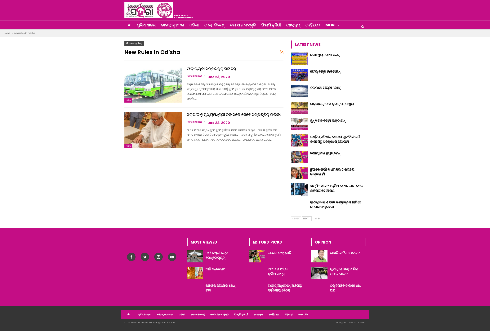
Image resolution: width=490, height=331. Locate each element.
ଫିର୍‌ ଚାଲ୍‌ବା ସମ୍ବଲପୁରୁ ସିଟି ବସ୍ (211, 68)
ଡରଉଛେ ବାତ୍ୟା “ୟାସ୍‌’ (325, 87)
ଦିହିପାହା (289, 314)
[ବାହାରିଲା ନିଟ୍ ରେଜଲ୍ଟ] (319, 256)
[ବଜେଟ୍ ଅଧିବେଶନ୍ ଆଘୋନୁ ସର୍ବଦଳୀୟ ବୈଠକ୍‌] (257, 289)
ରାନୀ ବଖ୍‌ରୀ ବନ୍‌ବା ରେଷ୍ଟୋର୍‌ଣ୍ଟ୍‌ (217, 255)
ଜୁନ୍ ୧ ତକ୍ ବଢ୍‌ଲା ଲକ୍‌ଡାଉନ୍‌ (327, 120)
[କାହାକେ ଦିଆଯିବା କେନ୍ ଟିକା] (195, 289)
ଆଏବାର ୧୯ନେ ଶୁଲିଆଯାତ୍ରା (277, 271)
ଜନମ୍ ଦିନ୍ (303, 314)
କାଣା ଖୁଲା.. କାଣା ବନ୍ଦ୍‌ (324, 55)
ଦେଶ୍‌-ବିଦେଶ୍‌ (214, 25)
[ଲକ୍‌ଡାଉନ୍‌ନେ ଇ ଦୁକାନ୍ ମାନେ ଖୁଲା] (299, 108)
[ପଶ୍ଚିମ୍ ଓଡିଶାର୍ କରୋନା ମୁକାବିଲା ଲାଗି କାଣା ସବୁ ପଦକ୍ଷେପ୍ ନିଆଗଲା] (299, 140)
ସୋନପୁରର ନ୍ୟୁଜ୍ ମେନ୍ (325, 153)
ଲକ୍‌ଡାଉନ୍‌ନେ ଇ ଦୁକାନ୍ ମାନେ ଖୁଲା (332, 104)
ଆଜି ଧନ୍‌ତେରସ (215, 269)
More (330, 25)
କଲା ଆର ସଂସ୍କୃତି (243, 25)
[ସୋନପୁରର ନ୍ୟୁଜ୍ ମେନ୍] (299, 157)
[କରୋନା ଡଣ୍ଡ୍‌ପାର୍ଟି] (257, 256)
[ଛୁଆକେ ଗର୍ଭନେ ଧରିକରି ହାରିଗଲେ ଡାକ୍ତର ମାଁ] (299, 173)
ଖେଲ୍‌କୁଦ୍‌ (293, 25)
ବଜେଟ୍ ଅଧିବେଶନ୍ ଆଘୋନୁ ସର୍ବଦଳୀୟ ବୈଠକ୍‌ (285, 288)
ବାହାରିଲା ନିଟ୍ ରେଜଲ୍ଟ (345, 252)
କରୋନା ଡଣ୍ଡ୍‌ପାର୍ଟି (279, 252)
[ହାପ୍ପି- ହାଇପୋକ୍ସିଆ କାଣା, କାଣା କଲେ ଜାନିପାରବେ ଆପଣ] (299, 189)
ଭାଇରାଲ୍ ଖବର (172, 25)
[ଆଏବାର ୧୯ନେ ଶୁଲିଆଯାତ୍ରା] (257, 273)
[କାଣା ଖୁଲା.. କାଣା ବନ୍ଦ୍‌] (299, 59)
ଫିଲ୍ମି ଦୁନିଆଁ (271, 25)
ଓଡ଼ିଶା (194, 25)
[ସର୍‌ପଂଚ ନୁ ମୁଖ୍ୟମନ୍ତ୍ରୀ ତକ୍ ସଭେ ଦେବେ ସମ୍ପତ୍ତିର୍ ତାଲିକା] (153, 130)
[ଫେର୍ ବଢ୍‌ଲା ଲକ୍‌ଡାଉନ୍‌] (299, 75)
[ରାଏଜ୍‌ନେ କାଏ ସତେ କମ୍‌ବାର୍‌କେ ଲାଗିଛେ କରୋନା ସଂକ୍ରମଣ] (299, 206)
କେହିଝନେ (312, 25)
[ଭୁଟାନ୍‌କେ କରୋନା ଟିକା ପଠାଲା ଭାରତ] (319, 273)
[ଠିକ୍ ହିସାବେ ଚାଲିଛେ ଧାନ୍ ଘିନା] (319, 289)
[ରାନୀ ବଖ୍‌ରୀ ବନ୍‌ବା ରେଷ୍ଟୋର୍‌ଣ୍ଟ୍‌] (195, 256)
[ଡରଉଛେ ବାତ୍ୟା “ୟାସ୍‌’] (299, 91)
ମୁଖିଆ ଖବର (146, 25)
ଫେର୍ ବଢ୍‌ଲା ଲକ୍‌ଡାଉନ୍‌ (325, 71)
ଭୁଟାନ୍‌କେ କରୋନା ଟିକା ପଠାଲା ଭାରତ (344, 271)
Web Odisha (358, 322)
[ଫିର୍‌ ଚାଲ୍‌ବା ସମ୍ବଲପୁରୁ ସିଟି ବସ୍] (153, 84)
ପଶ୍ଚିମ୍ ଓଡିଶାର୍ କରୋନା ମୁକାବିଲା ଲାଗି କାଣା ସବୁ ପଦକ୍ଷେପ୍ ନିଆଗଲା (335, 139)
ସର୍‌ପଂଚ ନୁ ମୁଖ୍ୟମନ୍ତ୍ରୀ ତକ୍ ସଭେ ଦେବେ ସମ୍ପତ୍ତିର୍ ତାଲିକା (234, 114)
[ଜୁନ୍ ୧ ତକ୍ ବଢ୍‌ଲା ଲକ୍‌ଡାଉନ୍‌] (299, 124)
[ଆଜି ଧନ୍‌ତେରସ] (195, 273)
